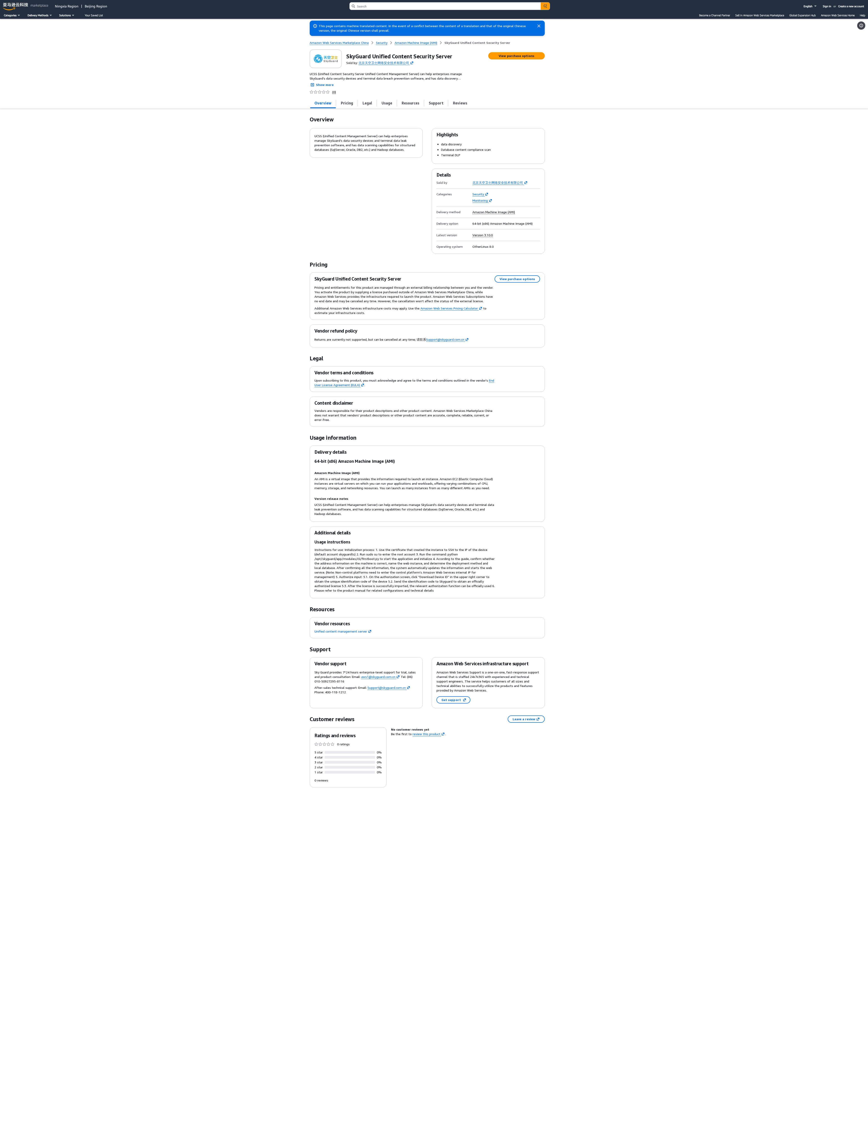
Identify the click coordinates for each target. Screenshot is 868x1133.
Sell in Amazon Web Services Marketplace (759, 15)
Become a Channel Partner (714, 15)
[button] (810, 6)
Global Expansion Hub (802, 15)
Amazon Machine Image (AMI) (493, 212)
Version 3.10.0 (482, 235)
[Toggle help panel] (861, 25)
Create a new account (851, 6)
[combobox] (445, 6)
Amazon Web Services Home (838, 15)
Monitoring (480, 200)
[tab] (323, 103)
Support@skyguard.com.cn (445, 339)
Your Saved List (94, 15)
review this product (426, 734)
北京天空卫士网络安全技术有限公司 (384, 62)
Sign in (827, 6)
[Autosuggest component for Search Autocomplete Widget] (545, 6)
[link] (477, 42)
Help (862, 15)
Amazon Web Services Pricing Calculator (449, 308)
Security (478, 194)
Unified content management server (340, 631)
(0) (334, 92)
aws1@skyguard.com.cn (378, 677)
